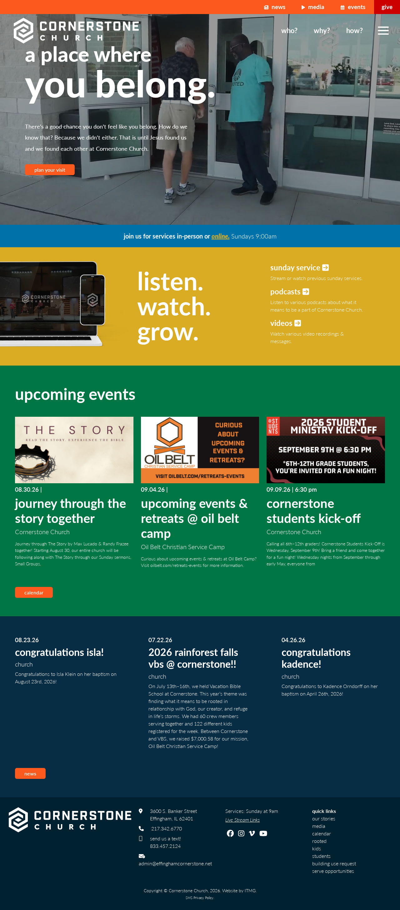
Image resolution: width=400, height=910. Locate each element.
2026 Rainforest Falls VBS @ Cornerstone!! (193, 658)
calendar (33, 592)
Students (321, 855)
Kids (316, 848)
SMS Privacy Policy (199, 897)
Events (355, 6)
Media (315, 6)
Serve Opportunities (333, 870)
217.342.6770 (166, 828)
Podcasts (286, 291)
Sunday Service (296, 267)
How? (354, 30)
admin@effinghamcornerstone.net (175, 863)
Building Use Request (334, 863)
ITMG (250, 890)
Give (387, 6)
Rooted (319, 840)
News (277, 6)
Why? (322, 30)
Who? (289, 30)
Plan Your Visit (49, 169)
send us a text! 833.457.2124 (165, 842)
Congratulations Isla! (59, 652)
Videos (282, 322)
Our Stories (323, 818)
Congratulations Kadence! (316, 658)
